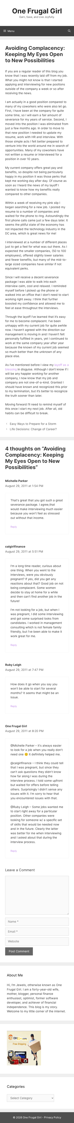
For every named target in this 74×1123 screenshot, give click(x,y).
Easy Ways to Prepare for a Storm (33, 424)
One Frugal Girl (37, 11)
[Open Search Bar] (69, 31)
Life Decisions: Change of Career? (33, 429)
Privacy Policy (52, 1117)
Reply (13, 526)
